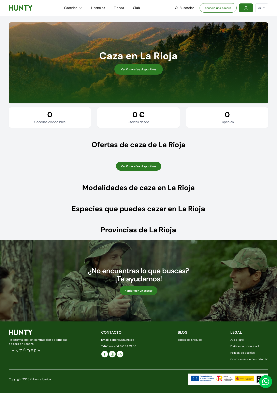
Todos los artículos (190, 340)
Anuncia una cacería (218, 8)
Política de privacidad (244, 346)
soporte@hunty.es (122, 340)
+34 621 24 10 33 (125, 346)
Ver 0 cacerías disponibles (138, 69)
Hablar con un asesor (138, 290)
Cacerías (70, 8)
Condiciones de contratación (249, 359)
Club (136, 8)
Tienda (119, 8)
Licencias (98, 8)
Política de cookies (242, 352)
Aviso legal (237, 340)
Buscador (187, 8)
